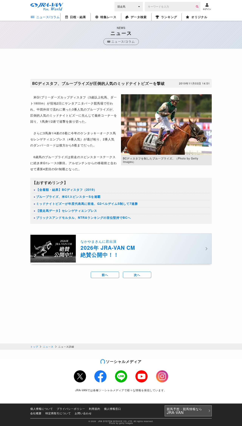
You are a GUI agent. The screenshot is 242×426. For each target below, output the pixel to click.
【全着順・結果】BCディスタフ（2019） (66, 189)
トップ (34, 346)
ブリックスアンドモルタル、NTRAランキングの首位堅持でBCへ (83, 217)
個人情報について (41, 409)
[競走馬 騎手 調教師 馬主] (129, 6)
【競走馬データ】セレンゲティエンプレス (66, 210)
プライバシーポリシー (71, 409)
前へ (105, 275)
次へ (137, 275)
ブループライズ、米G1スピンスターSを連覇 (68, 196)
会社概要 (36, 413)
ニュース (48, 346)
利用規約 (94, 409)
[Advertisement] (121, 64)
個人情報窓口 (112, 409)
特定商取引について (58, 413)
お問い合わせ (83, 413)
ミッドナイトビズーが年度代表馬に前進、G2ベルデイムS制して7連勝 (87, 203)
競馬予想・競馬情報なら (184, 411)
